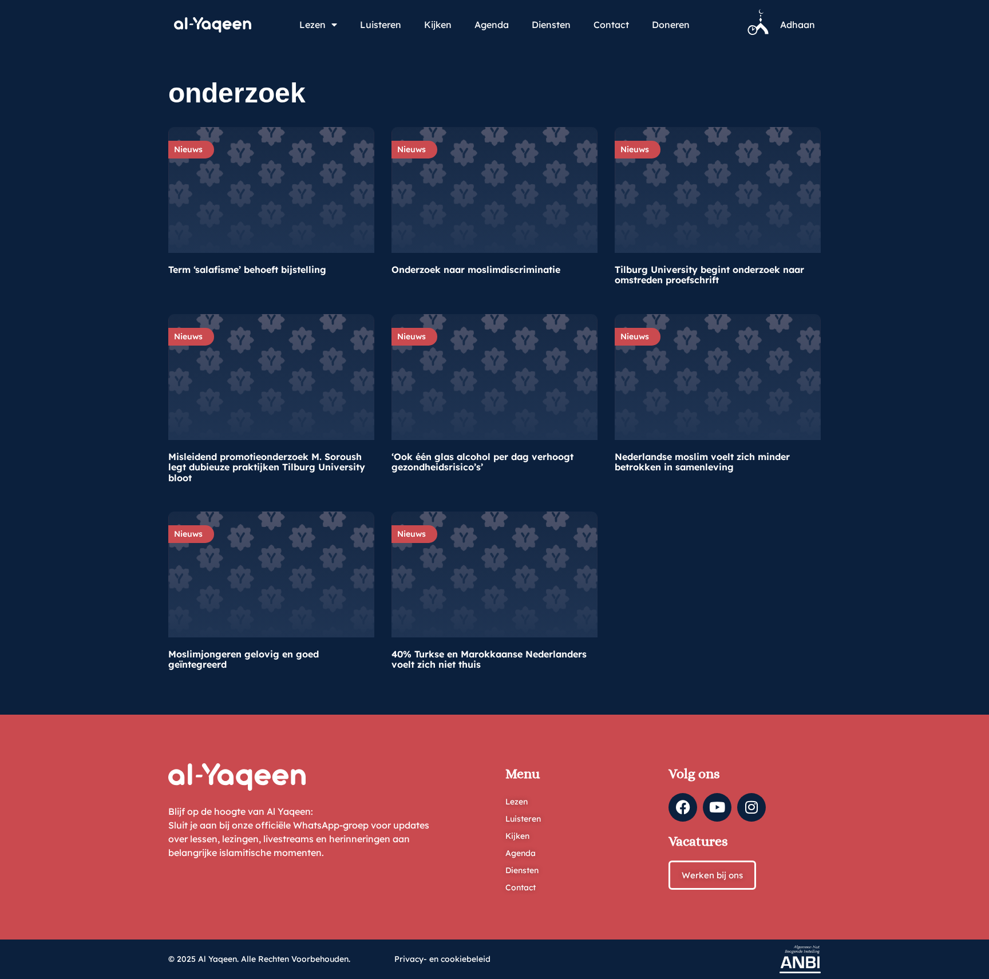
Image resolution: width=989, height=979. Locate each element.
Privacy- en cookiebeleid (442, 959)
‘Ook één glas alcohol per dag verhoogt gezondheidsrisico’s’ (482, 462)
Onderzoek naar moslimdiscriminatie (475, 269)
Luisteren (380, 24)
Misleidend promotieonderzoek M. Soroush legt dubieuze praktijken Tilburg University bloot (266, 467)
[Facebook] (682, 807)
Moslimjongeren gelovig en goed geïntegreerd (243, 659)
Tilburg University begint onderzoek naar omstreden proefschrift (709, 275)
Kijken (438, 24)
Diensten (551, 24)
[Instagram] (751, 807)
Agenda (491, 24)
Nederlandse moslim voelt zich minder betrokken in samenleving (702, 462)
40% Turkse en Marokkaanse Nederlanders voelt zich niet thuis (489, 659)
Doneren (671, 24)
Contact (611, 24)
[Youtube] (717, 807)
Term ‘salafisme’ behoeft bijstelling (247, 269)
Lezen (312, 24)
